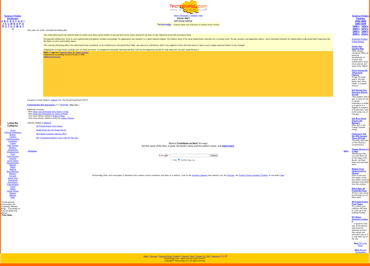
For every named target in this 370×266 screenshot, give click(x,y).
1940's (356, 26)
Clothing (12, 137)
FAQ (208, 256)
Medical (13, 169)
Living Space (12, 161)
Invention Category (200, 175)
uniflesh (54, 100)
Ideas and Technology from (50, 112)
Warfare (13, 193)
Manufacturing (13, 163)
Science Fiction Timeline (360, 17)
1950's (364, 26)
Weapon (12, 195)
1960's (356, 29)
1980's (356, 31)
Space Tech (13, 178)
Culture (13, 143)
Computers (12, 141)
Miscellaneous (13, 171)
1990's (364, 31)
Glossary (230, 175)
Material (12, 165)
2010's (364, 34)
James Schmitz (82, 52)
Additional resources (52, 57)
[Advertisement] (12, 76)
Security (12, 176)
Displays (12, 148)
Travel (12, 187)
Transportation (13, 185)
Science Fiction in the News (360, 40)
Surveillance (13, 182)
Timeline (193, 15)
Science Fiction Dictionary (12, 17)
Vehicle (13, 189)
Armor (12, 130)
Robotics (12, 174)
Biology (13, 135)
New (201, 15)
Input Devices (12, 156)
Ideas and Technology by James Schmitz (50, 114)
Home (176, 15)
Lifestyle (12, 158)
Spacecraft (12, 180)
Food (13, 154)
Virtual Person (13, 191)
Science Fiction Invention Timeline (253, 175)
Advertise (216, 256)
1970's (364, 29)
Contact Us (200, 256)
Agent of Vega (59, 116)
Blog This (74, 105)
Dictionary (184, 15)
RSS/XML (64, 105)
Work (13, 198)
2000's (356, 34)
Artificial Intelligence (12, 132)
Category (185, 256)
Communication (12, 139)
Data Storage (12, 145)
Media (12, 167)
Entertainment (13, 152)
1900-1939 (360, 24)
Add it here (228, 146)
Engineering (13, 150)
